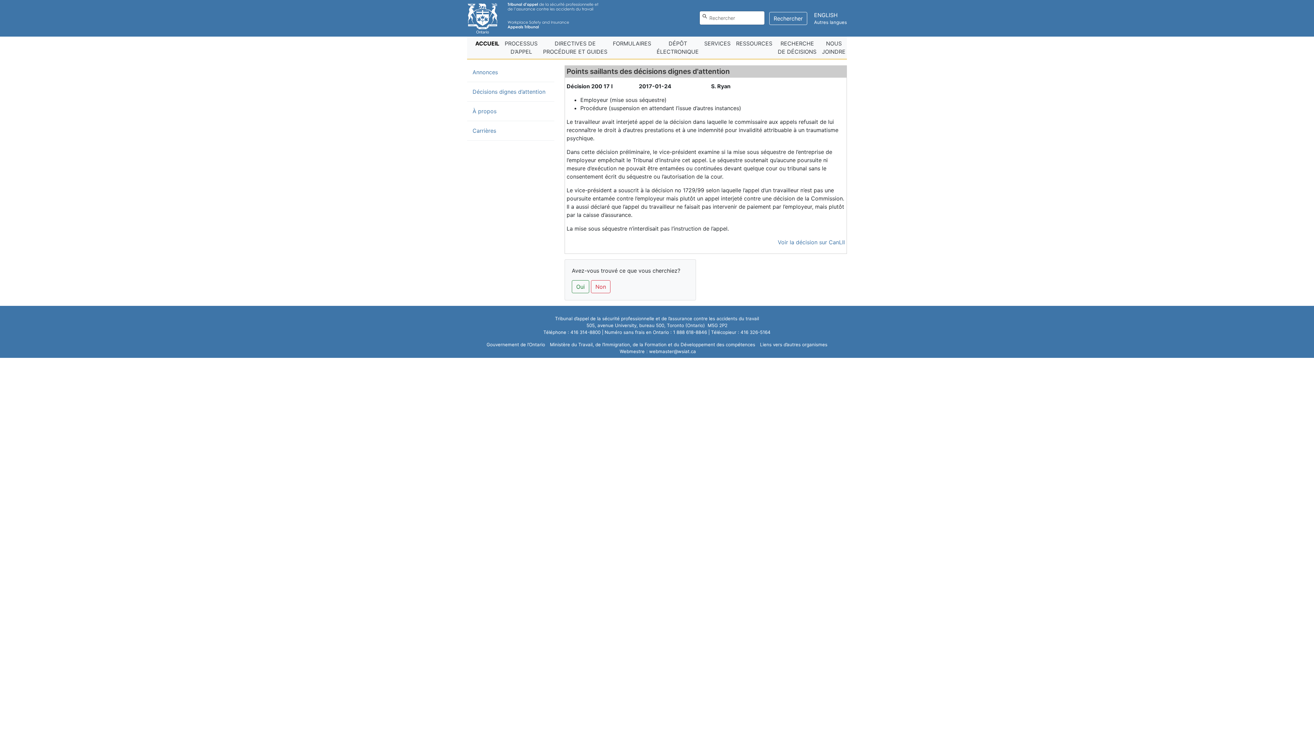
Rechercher (788, 18)
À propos (485, 111)
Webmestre (632, 351)
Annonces (496, 72)
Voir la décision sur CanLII (811, 242)
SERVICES (717, 43)
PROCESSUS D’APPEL (521, 47)
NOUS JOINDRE (834, 47)
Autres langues (830, 22)
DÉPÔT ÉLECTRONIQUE (678, 47)
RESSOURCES (754, 43)
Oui (580, 286)
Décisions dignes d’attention (509, 91)
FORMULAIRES (632, 43)
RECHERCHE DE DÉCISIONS (797, 47)
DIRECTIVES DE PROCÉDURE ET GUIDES (575, 47)
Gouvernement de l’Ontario (516, 344)
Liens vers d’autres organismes (793, 344)
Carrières (484, 130)
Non (600, 286)
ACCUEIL (488, 43)
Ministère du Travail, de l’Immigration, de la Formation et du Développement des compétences (652, 344)
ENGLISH (826, 15)
